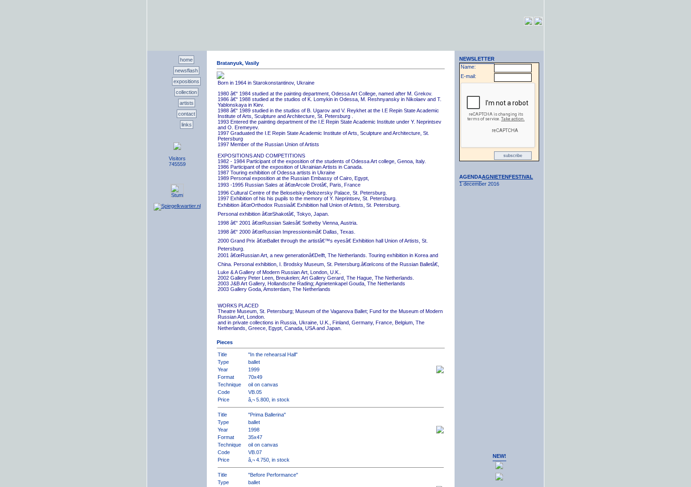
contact (186, 114)
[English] (538, 23)
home (186, 60)
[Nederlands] (528, 23)
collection (186, 92)
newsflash (186, 70)
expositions (186, 81)
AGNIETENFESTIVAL (507, 177)
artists (187, 103)
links (186, 124)
